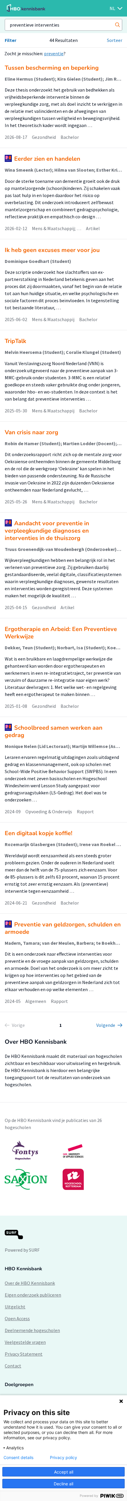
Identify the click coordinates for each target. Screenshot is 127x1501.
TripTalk (15, 341)
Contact (13, 1366)
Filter (10, 40)
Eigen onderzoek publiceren (33, 1295)
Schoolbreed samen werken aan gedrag (53, 731)
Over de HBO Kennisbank (30, 1283)
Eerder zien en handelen (47, 159)
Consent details (18, 1457)
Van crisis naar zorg (31, 432)
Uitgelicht (15, 1307)
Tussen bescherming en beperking (52, 68)
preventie (54, 53)
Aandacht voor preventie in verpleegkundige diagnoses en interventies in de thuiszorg (47, 530)
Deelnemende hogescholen (32, 1330)
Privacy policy (63, 1457)
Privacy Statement (24, 1354)
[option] (63, 1165)
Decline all (63, 1483)
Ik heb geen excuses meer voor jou (52, 250)
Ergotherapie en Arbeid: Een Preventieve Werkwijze (61, 632)
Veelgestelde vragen (25, 1342)
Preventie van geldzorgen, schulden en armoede (63, 928)
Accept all (63, 1471)
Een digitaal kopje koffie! (38, 833)
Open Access (17, 1318)
